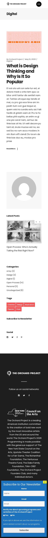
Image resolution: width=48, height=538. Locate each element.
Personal (11, 286)
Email (24, 499)
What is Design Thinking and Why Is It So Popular (22, 74)
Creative (11, 305)
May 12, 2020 (30, 59)
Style (18, 309)
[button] (39, 222)
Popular (11, 309)
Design (10, 275)
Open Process (13, 282)
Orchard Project (16, 59)
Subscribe (24, 530)
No (13, 515)
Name (24, 488)
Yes (6, 515)
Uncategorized (13, 290)
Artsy (9, 271)
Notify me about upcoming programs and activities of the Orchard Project (22, 510)
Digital (9, 61)
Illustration (29, 305)
